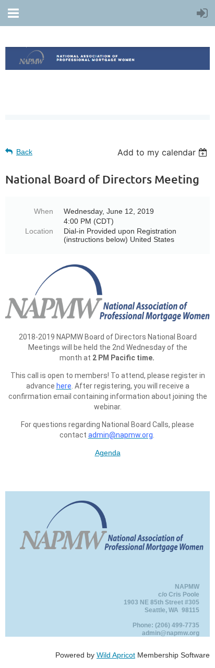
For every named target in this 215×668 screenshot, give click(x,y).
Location (39, 231)
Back (24, 152)
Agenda (108, 452)
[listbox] (163, 152)
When (43, 211)
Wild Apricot (116, 655)
